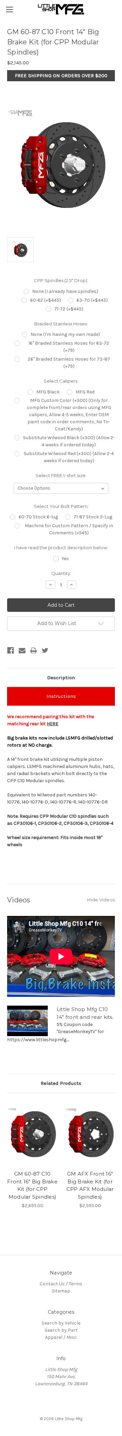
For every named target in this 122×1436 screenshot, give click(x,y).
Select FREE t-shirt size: (61, 475)
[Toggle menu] (9, 9)
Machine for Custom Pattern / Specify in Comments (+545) (69, 529)
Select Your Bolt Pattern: (61, 506)
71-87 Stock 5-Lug (93, 517)
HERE (52, 724)
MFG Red (85, 392)
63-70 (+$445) (92, 300)
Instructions (61, 696)
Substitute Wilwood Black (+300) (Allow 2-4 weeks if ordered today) (69, 441)
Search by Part (61, 1330)
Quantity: (61, 573)
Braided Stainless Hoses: (61, 323)
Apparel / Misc (61, 1337)
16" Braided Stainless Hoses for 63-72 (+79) (68, 346)
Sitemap (61, 1291)
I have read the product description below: (61, 547)
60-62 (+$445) (45, 300)
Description (61, 677)
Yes (65, 558)
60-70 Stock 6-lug (38, 517)
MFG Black (48, 392)
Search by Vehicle (61, 1323)
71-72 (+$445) (68, 309)
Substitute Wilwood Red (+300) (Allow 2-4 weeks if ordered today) (69, 457)
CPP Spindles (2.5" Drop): (61, 280)
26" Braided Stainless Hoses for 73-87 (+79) (69, 362)
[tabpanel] (32, 1154)
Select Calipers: (61, 381)
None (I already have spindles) (65, 291)
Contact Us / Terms (61, 1284)
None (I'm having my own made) (65, 334)
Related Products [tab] (61, 1083)
